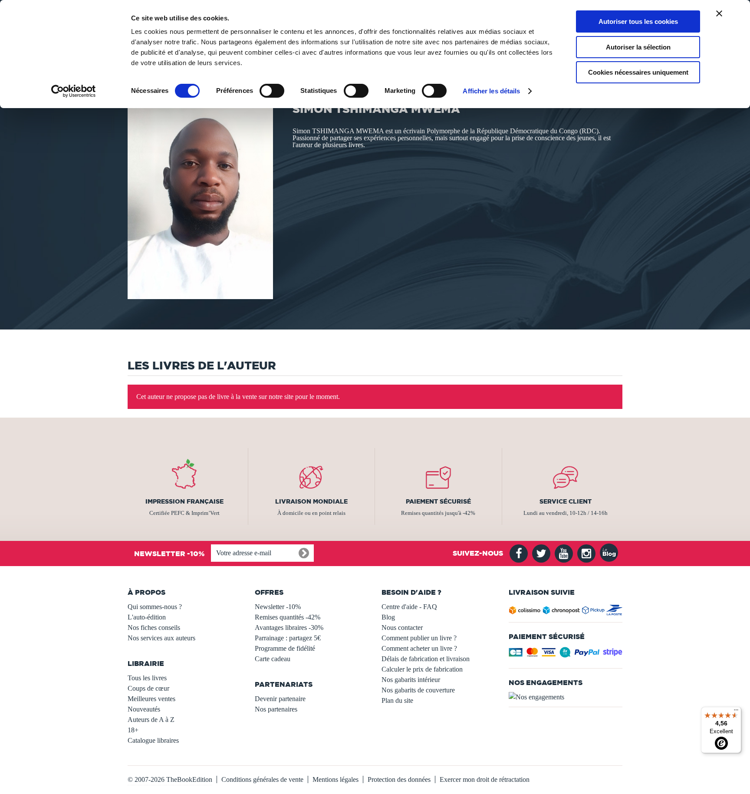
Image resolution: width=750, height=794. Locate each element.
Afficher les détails (491, 91)
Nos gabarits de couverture (418, 690)
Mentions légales (335, 779)
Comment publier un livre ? (419, 638)
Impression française (184, 501)
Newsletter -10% (278, 606)
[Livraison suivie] (566, 612)
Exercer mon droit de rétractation (485, 779)
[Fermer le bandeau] (719, 13)
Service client (565, 501)
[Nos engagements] (566, 697)
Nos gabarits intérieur (411, 679)
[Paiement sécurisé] (566, 655)
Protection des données (399, 779)
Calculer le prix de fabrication (422, 669)
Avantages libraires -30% (289, 627)
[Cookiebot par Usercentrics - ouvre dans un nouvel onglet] (74, 91)
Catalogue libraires (153, 740)
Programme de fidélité (285, 648)
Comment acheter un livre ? (419, 648)
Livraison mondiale (311, 501)
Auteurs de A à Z (151, 719)
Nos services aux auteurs (161, 638)
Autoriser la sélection (638, 47)
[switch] (272, 91)
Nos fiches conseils (154, 627)
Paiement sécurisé (438, 501)
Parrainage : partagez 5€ (288, 638)
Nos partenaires (276, 709)
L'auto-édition (147, 617)
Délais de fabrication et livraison (426, 658)
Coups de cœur (148, 688)
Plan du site (397, 700)
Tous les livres (147, 678)
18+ (133, 730)
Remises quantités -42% (287, 617)
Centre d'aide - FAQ (409, 606)
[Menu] (736, 712)
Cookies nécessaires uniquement (638, 72)
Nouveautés (144, 709)
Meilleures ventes (151, 698)
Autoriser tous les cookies (638, 21)
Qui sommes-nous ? (155, 606)
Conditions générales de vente (262, 779)
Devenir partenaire (280, 698)
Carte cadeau (272, 658)
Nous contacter (402, 627)
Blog (388, 617)
